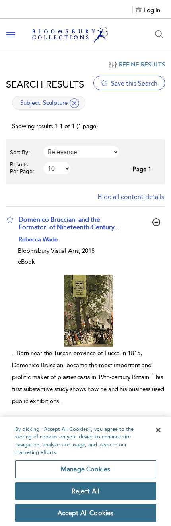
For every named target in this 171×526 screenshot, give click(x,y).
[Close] (158, 430)
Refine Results (142, 64)
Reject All (86, 491)
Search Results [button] (45, 84)
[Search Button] (159, 34)
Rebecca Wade (38, 239)
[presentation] (88, 311)
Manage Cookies (85, 469)
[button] (10, 219)
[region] (85, 471)
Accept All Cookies (86, 513)
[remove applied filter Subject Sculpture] (74, 103)
